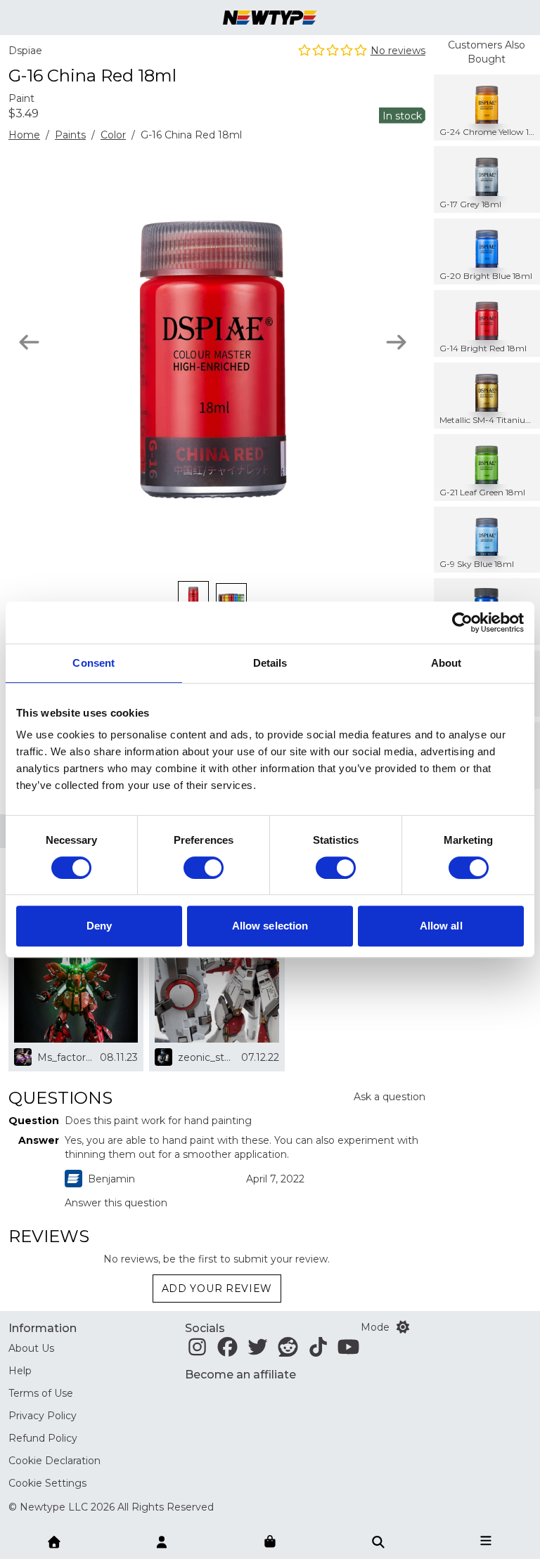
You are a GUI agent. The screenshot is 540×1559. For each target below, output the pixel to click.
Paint (21, 98)
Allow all (441, 926)
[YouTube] (348, 1351)
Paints (70, 135)
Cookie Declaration (54, 1460)
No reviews (398, 50)
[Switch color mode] (403, 1327)
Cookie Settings (47, 1483)
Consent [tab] (93, 663)
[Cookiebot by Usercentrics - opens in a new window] (462, 622)
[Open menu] (485, 1540)
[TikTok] (318, 1351)
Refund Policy (42, 1438)
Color (113, 135)
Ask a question (389, 1096)
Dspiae (25, 50)
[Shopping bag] (270, 1542)
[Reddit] (288, 1351)
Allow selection (270, 926)
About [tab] (446, 663)
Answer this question (116, 1202)
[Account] (161, 1540)
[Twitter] (257, 1351)
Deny (99, 926)
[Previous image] (29, 342)
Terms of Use (40, 1393)
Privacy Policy (42, 1415)
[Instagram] (197, 1351)
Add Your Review (217, 1288)
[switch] (204, 867)
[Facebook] (227, 1351)
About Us (31, 1348)
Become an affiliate (240, 1374)
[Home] (54, 1540)
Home (24, 135)
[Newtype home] (270, 18)
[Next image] (396, 342)
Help (20, 1370)
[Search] (378, 1540)
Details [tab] (270, 663)
